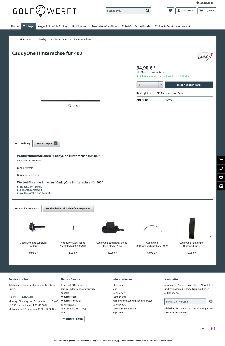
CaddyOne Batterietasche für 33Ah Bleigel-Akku (112, 244)
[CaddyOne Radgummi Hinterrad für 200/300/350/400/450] (191, 227)
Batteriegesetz (68, 304)
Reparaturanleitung (30, 189)
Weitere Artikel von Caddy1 (34, 192)
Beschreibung (22, 143)
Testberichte (119, 296)
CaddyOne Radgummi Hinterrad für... (191, 244)
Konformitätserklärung (73, 308)
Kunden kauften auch (27, 208)
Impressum (118, 312)
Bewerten (182, 93)
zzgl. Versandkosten (156, 72)
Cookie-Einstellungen (124, 308)
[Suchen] (147, 10)
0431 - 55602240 (21, 297)
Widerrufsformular (71, 300)
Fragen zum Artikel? (30, 186)
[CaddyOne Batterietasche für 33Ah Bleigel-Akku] (112, 227)
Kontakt (65, 292)
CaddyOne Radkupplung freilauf (33, 244)
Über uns (117, 285)
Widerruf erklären (72, 318)
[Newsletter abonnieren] (211, 301)
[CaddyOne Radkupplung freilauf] (33, 227)
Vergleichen (146, 93)
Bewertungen (46, 143)
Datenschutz (119, 304)
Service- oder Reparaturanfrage (78, 289)
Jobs (114, 289)
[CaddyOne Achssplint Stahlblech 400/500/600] (73, 227)
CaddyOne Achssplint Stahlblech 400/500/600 (73, 244)
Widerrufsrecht (69, 296)
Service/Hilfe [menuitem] (206, 2)
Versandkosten (104, 340)
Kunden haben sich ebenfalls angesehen (68, 208)
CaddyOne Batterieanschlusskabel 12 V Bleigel (152, 244)
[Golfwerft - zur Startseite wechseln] (44, 10)
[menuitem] (128, 10)
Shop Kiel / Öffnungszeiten (75, 285)
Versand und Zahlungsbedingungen (132, 300)
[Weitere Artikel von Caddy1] (205, 56)
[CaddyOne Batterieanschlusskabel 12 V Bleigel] (152, 227)
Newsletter (118, 292)
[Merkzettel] (170, 10)
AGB (63, 312)
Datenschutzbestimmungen (194, 308)
